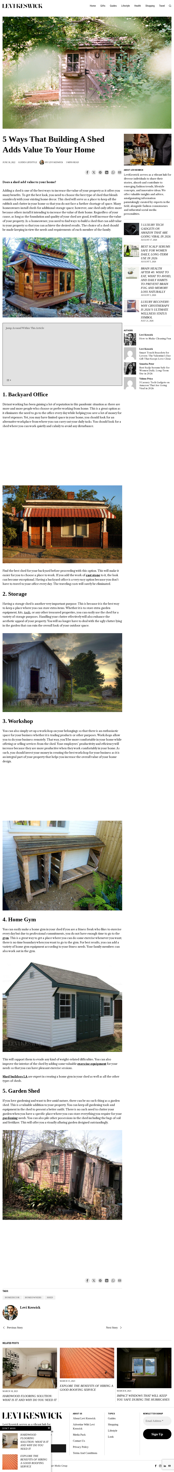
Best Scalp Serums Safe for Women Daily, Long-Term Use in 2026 (155, 252)
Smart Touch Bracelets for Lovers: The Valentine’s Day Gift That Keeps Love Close (155, 355)
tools (27, 612)
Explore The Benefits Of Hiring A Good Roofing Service (86, 1387)
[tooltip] (87, 172)
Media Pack (79, 1434)
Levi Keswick (56, 162)
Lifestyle (32, 162)
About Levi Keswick (84, 1418)
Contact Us (79, 1440)
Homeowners (33, 1297)
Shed (50, 1297)
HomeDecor (12, 1297)
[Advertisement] (62, 354)
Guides (22, 162)
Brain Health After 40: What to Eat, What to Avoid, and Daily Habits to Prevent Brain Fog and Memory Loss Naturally (156, 280)
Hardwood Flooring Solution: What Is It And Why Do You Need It (30, 1398)
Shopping (113, 1424)
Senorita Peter (146, 363)
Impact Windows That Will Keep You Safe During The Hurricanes (143, 1397)
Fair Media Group (58, 1466)
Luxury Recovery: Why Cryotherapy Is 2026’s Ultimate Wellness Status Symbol (155, 309)
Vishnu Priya (146, 378)
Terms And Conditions (85, 1453)
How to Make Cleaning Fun (155, 338)
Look (111, 1436)
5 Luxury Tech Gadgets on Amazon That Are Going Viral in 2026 (156, 230)
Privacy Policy (81, 1446)
